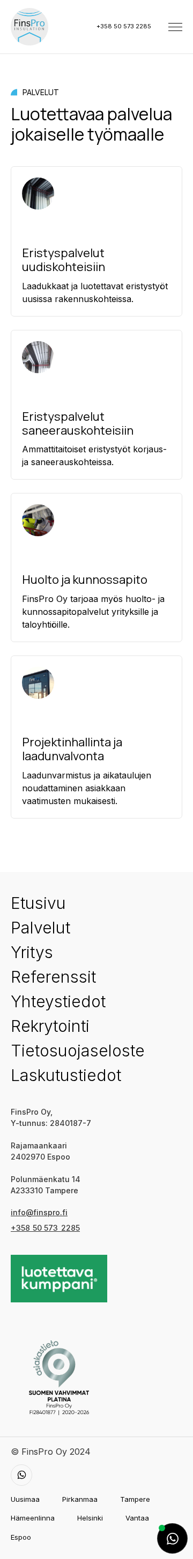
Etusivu (38, 903)
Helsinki (90, 1518)
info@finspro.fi (39, 1212)
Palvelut (40, 927)
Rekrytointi (50, 1026)
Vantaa (137, 1518)
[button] (175, 27)
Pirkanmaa (80, 1499)
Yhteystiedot (58, 1001)
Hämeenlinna (33, 1518)
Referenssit (53, 976)
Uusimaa (25, 1499)
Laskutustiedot (66, 1075)
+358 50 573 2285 (123, 26)
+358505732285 (45, 1227)
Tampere (135, 1499)
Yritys (32, 952)
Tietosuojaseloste (78, 1050)
